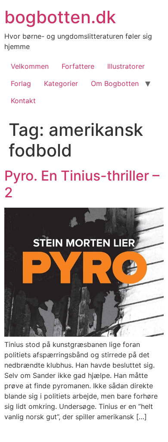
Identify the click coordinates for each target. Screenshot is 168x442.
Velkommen (30, 66)
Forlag (21, 83)
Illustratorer (126, 66)
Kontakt (23, 100)
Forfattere (78, 66)
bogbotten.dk (60, 17)
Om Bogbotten (115, 83)
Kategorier (61, 83)
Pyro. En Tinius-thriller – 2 (81, 183)
